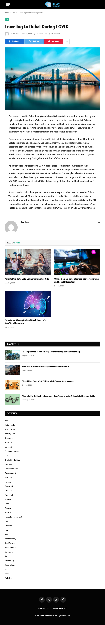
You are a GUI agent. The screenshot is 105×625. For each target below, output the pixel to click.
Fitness (8, 499)
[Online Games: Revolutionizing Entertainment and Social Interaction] (77, 262)
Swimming (9, 560)
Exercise (8, 477)
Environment (10, 473)
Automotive (10, 429)
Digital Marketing (12, 460)
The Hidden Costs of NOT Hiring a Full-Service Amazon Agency (48, 381)
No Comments (42, 34)
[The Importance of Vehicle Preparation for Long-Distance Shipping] (12, 355)
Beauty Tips (10, 433)
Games (8, 508)
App (6, 420)
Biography (9, 438)
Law (6, 521)
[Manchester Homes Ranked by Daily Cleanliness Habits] (12, 370)
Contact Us (43, 608)
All (7, 20)
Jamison (16, 34)
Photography (10, 538)
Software (9, 552)
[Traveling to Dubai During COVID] (52, 78)
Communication (12, 451)
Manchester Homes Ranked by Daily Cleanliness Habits (45, 366)
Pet (6, 534)
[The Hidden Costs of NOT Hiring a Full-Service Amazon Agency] (12, 385)
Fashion (8, 482)
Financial (9, 495)
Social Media (10, 547)
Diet (6, 455)
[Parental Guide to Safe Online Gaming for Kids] (28, 262)
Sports (7, 556)
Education (9, 464)
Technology (10, 565)
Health (8, 512)
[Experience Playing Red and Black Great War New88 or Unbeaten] (28, 304)
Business (8, 442)
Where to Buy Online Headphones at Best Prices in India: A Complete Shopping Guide (58, 396)
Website (8, 578)
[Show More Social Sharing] (67, 41)
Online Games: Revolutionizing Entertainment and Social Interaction (76, 280)
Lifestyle (8, 525)
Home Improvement (13, 517)
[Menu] (8, 4)
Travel (7, 573)
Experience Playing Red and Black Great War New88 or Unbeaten (25, 322)
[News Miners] (52, 4)
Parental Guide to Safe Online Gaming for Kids (27, 278)
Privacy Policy (60, 608)
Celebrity (9, 447)
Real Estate (10, 543)
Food (7, 503)
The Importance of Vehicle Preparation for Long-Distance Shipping (51, 351)
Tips (6, 569)
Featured (9, 486)
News (7, 530)
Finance (8, 490)
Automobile (10, 425)
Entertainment (11, 468)
